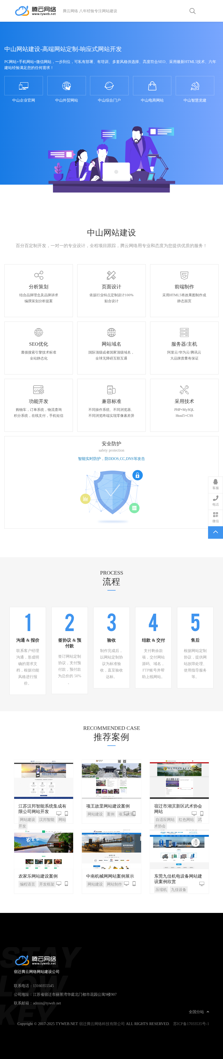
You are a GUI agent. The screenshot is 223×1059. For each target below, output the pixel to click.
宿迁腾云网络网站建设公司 (38, 11)
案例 (110, 814)
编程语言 (27, 884)
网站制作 (114, 884)
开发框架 (46, 884)
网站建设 (27, 819)
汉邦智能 (46, 819)
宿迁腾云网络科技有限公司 (102, 1024)
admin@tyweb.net (47, 1003)
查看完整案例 (43, 779)
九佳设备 (178, 889)
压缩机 (161, 889)
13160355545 (43, 986)
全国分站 (196, 1012)
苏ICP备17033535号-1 (191, 1024)
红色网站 (186, 819)
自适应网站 (165, 819)
